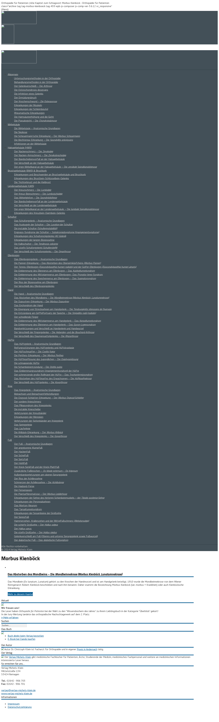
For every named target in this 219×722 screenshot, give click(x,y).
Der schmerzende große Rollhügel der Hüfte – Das (53, 374)
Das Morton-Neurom (25, 505)
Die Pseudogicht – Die (35, 120)
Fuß (10, 440)
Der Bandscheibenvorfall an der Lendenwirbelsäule (41, 201)
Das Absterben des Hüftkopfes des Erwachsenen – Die (53, 378)
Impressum (14, 703)
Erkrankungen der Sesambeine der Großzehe (37, 513)
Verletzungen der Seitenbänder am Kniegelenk (38, 421)
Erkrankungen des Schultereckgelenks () (40, 236)
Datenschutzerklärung (20, 707)
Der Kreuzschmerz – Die (32, 190)
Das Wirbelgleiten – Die (35, 197)
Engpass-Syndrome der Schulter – (56, 232)
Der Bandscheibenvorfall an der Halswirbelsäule (39, 159)
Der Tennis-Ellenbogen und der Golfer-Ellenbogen (75, 267)
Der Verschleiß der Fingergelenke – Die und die (54, 332)
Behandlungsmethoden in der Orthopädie (36, 82)
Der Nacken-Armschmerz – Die (40, 155)
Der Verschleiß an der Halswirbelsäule (34, 163)
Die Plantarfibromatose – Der (40, 494)
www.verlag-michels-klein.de (16, 693)
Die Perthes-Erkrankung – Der (38, 355)
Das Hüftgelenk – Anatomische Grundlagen (37, 344)
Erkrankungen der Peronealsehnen (32, 501)
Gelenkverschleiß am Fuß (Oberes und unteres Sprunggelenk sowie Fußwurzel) (56, 536)
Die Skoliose (20, 132)
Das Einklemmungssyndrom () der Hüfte (46, 371)
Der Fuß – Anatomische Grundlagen (33, 444)
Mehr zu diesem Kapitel (20, 594)
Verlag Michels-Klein (20, 657)
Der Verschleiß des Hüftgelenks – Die (40, 382)
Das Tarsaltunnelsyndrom (28, 509)
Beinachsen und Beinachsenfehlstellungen (36, 394)
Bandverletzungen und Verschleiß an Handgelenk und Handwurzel (49, 328)
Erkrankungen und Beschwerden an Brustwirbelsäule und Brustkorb (50, 174)
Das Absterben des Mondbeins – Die (61, 298)
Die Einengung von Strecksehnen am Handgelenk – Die (63, 309)
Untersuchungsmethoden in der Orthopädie (37, 78)
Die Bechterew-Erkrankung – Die (43, 140)
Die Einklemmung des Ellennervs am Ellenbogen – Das (54, 271)
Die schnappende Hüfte (26, 363)
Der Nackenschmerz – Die (33, 151)
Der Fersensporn (23, 490)
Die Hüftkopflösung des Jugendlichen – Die (46, 359)
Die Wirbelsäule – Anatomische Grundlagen (37, 128)
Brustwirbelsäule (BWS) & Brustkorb (27, 171)
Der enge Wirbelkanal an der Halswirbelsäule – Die (55, 167)
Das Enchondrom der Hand (28, 305)
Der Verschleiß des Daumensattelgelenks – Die (46, 336)
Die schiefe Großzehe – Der (36, 525)
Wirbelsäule (14, 124)
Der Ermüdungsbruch (25, 97)
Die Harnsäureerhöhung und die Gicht (34, 117)
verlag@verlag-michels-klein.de (18, 690)
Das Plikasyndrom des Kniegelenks (32, 405)
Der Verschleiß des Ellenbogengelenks (34, 286)
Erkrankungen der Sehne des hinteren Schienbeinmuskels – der (59, 498)
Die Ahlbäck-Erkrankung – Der (38, 432)
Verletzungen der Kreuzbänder (30, 413)
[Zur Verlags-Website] (2, 657)
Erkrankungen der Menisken (28, 417)
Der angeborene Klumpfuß (28, 448)
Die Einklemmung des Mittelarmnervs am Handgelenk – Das (57, 321)
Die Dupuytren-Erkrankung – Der (41, 301)
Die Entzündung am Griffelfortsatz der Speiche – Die (55, 313)
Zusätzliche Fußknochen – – (46, 471)
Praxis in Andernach (87, 649)
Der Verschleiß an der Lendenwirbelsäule (35, 205)
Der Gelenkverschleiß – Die (33, 86)
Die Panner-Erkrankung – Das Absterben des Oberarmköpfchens (57, 263)
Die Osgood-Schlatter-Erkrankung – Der (49, 398)
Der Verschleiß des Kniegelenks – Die (40, 436)
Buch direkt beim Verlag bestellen (26, 635)
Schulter (12, 217)
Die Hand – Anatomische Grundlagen (34, 294)
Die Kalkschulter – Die (36, 244)
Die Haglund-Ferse (24, 486)
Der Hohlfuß (20, 463)
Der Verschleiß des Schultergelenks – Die (42, 251)
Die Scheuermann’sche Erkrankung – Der (47, 136)
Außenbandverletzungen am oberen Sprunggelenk (40, 475)
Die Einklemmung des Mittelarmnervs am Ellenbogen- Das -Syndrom (58, 274)
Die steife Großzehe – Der (35, 532)
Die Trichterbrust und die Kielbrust (32, 182)
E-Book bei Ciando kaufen (21, 639)
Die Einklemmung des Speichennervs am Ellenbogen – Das (55, 278)
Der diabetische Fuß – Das (41, 540)
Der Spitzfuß (21, 459)
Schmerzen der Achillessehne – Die (39, 482)
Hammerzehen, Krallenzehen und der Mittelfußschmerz (51, 521)
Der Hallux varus (23, 528)
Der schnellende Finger (26, 317)
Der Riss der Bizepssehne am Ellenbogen (36, 282)
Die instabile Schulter (35, 228)
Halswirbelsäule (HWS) (20, 147)
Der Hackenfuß (22, 451)
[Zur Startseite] (19, 62)
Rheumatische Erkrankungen (29, 113)
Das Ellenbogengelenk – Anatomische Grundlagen (40, 259)
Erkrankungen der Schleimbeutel (31, 109)
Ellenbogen (13, 255)
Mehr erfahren (9, 617)
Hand (10, 290)
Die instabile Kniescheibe (27, 409)
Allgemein (13, 74)
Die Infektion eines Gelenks (28, 94)
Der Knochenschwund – (35, 101)
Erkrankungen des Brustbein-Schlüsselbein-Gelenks (41, 178)
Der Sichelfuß (21, 455)
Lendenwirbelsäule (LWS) (21, 186)
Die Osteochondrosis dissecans (31, 90)
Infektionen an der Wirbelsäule (30, 144)
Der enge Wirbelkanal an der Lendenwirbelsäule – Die (56, 209)
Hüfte (11, 340)
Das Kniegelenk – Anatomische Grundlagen (37, 390)
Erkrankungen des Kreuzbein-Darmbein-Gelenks (39, 213)
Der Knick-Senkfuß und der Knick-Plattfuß (36, 467)
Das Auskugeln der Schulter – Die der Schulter (43, 224)
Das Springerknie (23, 424)
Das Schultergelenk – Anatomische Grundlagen (39, 221)
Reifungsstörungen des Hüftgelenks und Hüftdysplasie (44, 348)
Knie (10, 386)
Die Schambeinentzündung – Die (38, 367)
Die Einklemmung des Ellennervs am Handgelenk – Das (55, 324)
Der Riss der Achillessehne (28, 478)
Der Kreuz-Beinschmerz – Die (38, 194)
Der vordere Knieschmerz (27, 401)
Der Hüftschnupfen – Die (34, 351)
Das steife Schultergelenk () (35, 247)
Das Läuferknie (22, 428)
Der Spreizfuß (21, 517)
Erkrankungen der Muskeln (28, 105)
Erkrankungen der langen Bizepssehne (34, 240)
